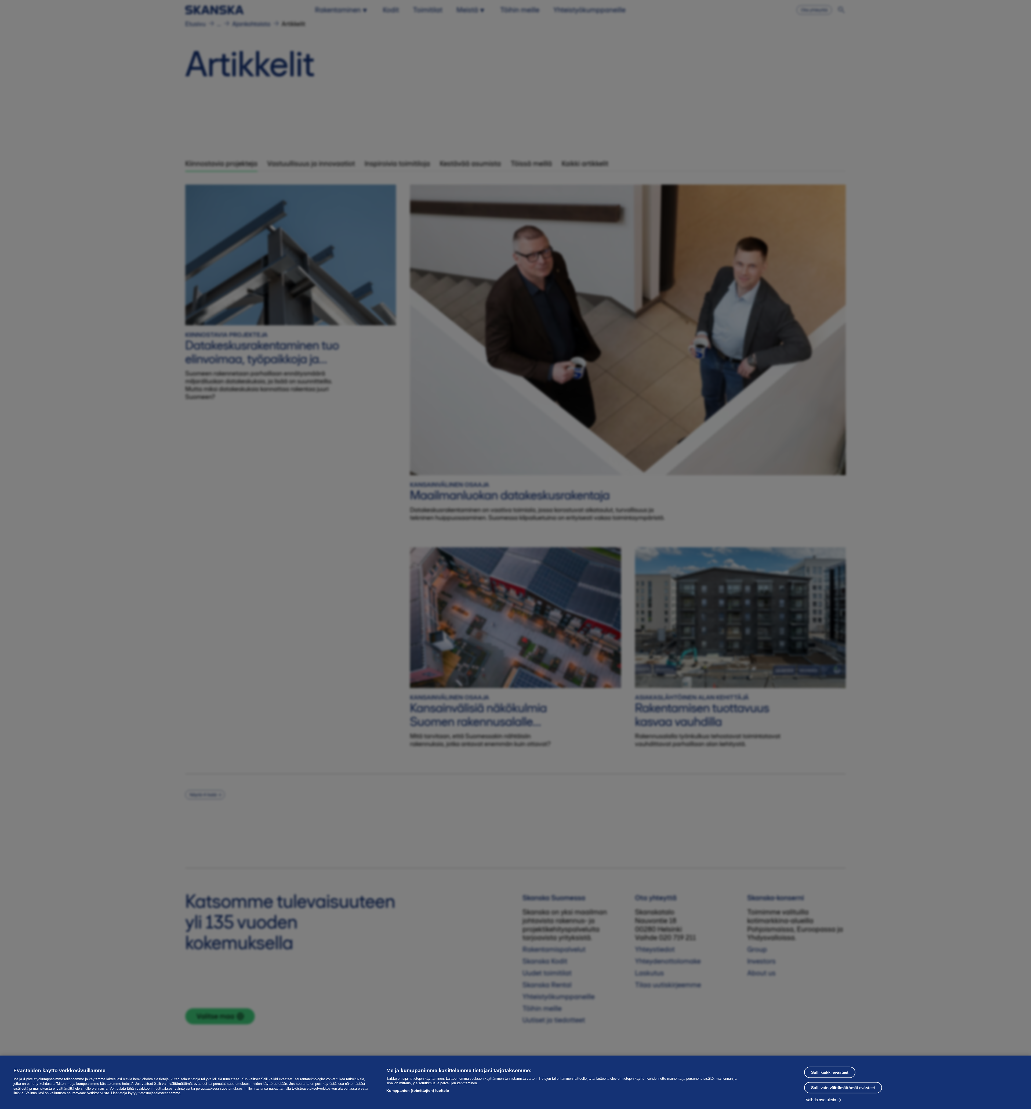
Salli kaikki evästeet (829, 1072)
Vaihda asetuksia (821, 1099)
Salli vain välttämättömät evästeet (843, 1087)
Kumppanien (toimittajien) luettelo (417, 1090)
